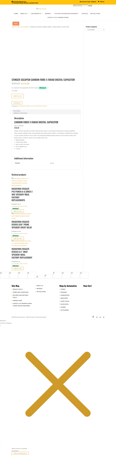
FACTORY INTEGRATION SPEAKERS (66, 13)
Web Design (30, 317)
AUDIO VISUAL (65, 301)
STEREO (63, 289)
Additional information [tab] (20, 113)
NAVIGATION (64, 304)
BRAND (28, 106)
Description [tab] (16, 111)
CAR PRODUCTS (36, 13)
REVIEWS (39, 288)
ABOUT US (23, 13)
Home (13, 27)
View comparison (20, 453)
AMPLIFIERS (64, 298)
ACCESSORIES (24, 27)
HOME (16, 13)
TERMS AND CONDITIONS (20, 292)
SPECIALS (85, 13)
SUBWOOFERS (65, 295)
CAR (18, 27)
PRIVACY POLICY (18, 289)
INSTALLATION (95, 13)
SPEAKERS (64, 292)
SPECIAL (45, 106)
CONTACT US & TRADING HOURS (58, 17)
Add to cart (18, 96)
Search (90, 5)
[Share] (1, 444)
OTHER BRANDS (37, 106)
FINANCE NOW (17, 300)
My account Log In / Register (88, 1)
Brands (48, 13)
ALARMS (63, 307)
